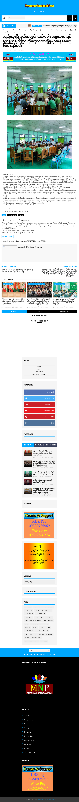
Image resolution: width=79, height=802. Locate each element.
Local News (25, 25)
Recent (27, 445)
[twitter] (27, 655)
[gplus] (30, 655)
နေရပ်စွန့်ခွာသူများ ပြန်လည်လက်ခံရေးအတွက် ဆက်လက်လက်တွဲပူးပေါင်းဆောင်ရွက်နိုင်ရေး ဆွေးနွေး (44, 490)
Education (40, 614)
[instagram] (51, 655)
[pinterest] (34, 655)
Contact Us (39, 372)
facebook (64, 311)
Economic (29, 614)
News (20, 30)
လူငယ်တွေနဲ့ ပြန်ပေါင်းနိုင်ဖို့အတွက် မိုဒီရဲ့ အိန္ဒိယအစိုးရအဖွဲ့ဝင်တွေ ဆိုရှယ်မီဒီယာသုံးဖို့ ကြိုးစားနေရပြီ (38, 302)
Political (29, 634)
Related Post (8, 279)
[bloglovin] (37, 655)
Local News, (17, 50)
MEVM (45, 624)
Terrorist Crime (32, 641)
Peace (38, 631)
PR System (29, 631)
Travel (44, 641)
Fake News (39, 617)
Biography (38, 607)
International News (37, 284)
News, (23, 50)
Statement (36, 637)
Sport (27, 637)
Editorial (27, 732)
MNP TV (27, 627)
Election (28, 617)
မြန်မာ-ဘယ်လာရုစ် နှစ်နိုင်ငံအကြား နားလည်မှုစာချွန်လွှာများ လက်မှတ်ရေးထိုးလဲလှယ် (13, 302)
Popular (39, 445)
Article (28, 607)
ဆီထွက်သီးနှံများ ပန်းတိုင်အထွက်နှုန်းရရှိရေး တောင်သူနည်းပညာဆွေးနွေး (64, 302)
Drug (44, 610)
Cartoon (28, 610)
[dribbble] (41, 655)
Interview (48, 620)
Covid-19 (28, 728)
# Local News (12, 215)
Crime (37, 610)
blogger (14, 311)
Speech (49, 634)
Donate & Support (38, 374)
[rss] (44, 655)
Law (26, 624)
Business (49, 607)
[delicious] (54, 655)
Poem (45, 631)
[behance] (47, 655)
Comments (51, 445)
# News (20, 215)
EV (50, 610)
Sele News (39, 634)
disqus (39, 311)
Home (5, 30)
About (39, 369)
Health (49, 617)
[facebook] (24, 655)
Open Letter (45, 627)
